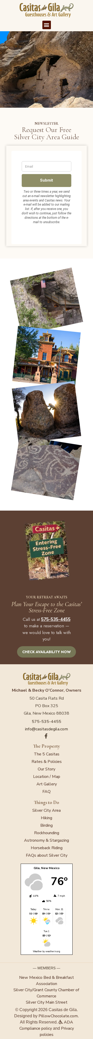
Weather (37, 951)
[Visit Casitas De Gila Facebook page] (46, 735)
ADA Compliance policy (46, 1025)
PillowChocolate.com (58, 1016)
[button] (46, 25)
